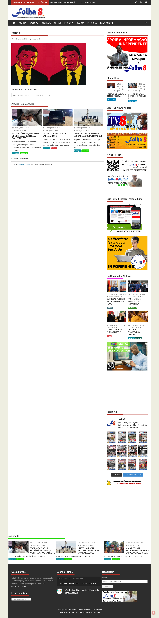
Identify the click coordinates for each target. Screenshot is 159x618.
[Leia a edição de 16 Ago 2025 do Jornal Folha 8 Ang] (122, 451)
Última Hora (111, 99)
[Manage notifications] (153, 613)
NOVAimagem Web (92, 612)
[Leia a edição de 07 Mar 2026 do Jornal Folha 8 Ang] (143, 437)
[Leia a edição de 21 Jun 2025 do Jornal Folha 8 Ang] (143, 464)
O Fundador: (68, 583)
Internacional (106, 23)
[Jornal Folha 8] (14, 23)
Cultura (80, 23)
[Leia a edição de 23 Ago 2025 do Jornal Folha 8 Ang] (111, 451)
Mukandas (138, 338)
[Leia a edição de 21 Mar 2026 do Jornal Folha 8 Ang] (122, 437)
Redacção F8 (36, 39)
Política (22, 23)
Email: (104, 578)
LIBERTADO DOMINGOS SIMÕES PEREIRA (116, 95)
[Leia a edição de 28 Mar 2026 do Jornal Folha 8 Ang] (111, 437)
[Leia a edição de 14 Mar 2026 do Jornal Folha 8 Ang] (132, 437)
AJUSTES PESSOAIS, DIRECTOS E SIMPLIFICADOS (33, 95)
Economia (68, 23)
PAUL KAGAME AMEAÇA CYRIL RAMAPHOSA (134, 301)
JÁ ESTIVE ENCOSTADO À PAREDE (134, 332)
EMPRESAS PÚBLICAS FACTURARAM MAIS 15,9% (116, 301)
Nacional (34, 23)
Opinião (57, 23)
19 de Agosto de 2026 (135, 543)
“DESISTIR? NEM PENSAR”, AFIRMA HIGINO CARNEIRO (62, 2)
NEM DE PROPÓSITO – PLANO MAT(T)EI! (116, 331)
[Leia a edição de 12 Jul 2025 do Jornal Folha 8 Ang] (132, 464)
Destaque (16, 153)
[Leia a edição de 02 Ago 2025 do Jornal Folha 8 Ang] (143, 451)
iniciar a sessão (24, 165)
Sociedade (46, 23)
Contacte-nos (78, 579)
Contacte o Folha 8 (18, 586)
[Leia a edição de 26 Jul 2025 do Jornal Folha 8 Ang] (111, 464)
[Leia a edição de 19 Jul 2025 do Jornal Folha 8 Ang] (122, 464)
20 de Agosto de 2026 (52, 128)
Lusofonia (92, 23)
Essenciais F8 (63, 579)
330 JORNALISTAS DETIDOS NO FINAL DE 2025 (137, 96)
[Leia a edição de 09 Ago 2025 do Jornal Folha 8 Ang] (132, 451)
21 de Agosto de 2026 (21, 128)
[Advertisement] (105, 13)
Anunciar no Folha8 (89, 583)
